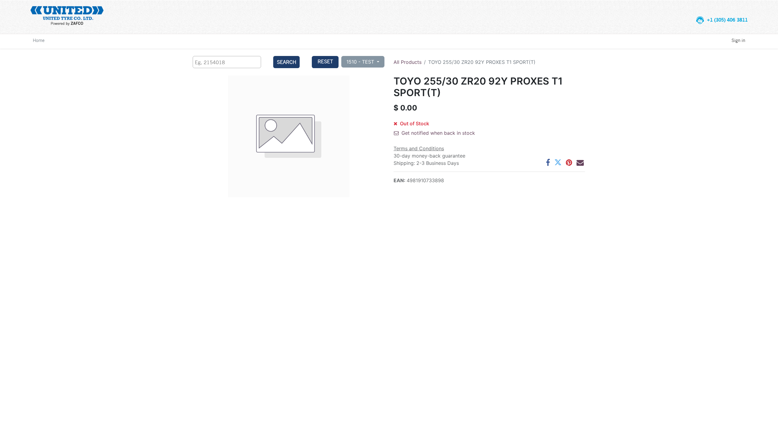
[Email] (580, 162)
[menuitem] (38, 40)
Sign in (738, 40)
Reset (325, 61)
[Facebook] (548, 162)
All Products (408, 62)
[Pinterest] (569, 162)
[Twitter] (558, 162)
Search (286, 62)
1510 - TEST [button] (361, 62)
